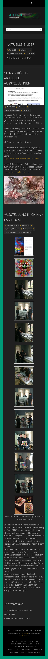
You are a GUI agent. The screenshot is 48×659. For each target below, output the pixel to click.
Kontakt (22, 652)
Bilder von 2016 (13, 649)
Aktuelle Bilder (20, 44)
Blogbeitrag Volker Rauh (14, 53)
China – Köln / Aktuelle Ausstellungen (17, 78)
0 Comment (26, 110)
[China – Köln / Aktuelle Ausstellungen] (24, 88)
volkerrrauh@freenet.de (19, 172)
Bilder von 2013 (19, 647)
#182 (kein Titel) (21, 641)
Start (12, 641)
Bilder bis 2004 (16, 644)
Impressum (14, 652)
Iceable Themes (24, 636)
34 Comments (30, 53)
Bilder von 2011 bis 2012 (31, 644)
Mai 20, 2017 (13, 50)
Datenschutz (38, 649)
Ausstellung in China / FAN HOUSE (17, 618)
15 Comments (27, 229)
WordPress (24, 633)
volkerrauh (24, 50)
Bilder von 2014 (31, 647)
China (20, 232)
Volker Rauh (27, 232)
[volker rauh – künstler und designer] (24, 13)
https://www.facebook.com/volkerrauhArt (21, 158)
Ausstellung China (10, 232)
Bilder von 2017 (26, 649)
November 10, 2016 (13, 225)
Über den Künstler (34, 652)
